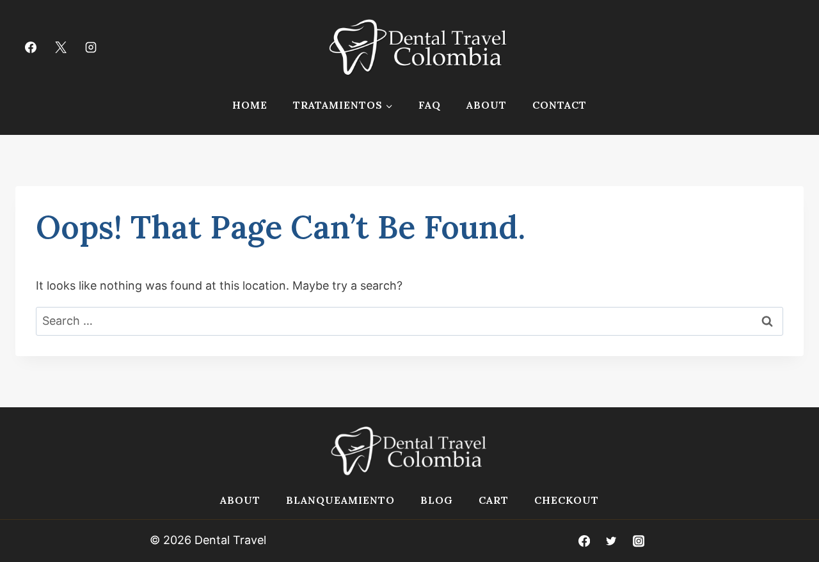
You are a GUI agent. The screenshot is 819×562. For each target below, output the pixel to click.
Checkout (566, 500)
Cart (494, 500)
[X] (60, 47)
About (486, 104)
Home (249, 104)
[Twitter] (611, 541)
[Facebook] (30, 47)
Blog (436, 500)
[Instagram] (90, 47)
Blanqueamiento (340, 500)
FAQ (429, 104)
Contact (559, 104)
